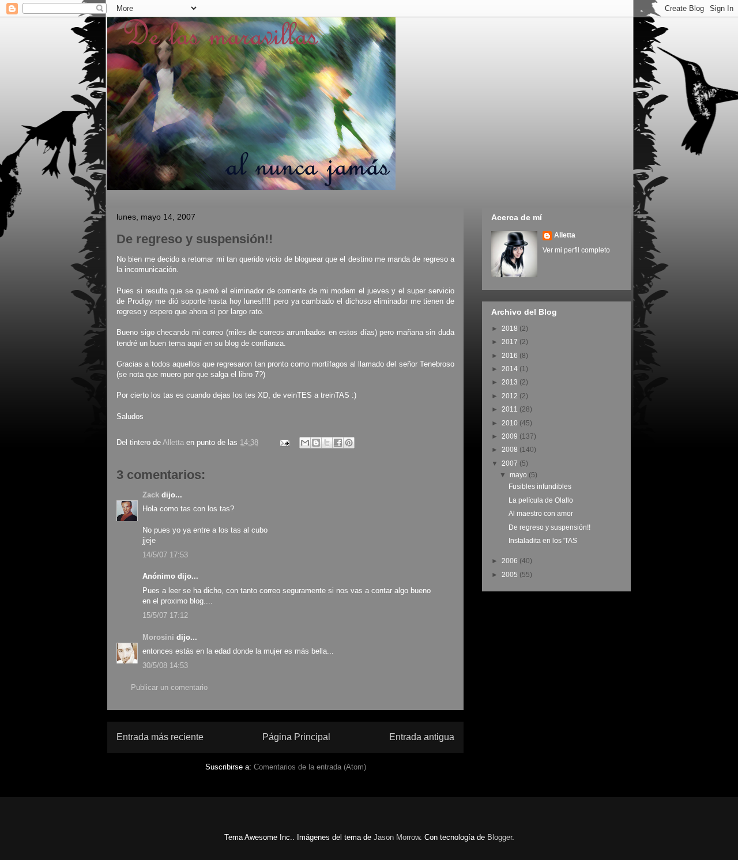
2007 (510, 463)
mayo (519, 475)
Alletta (564, 235)
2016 (510, 356)
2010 (510, 423)
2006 (510, 561)
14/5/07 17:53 (165, 554)
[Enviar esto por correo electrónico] (305, 442)
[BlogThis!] (316, 442)
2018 (510, 329)
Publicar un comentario (169, 687)
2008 (510, 450)
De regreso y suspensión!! (549, 527)
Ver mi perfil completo (576, 250)
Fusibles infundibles (540, 486)
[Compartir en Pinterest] (349, 442)
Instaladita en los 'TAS (543, 541)
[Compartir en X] (327, 442)
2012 (510, 396)
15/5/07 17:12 (165, 615)
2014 (510, 369)
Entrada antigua (421, 737)
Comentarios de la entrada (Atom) (310, 767)
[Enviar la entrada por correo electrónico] (284, 442)
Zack (150, 495)
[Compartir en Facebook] (338, 442)
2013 (510, 382)
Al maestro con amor (541, 514)
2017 (510, 342)
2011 (510, 409)
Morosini (158, 637)
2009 (510, 436)
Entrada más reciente (160, 737)
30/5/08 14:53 (165, 665)
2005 (510, 575)
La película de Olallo (541, 500)
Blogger (499, 837)
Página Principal (296, 737)
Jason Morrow (397, 837)
